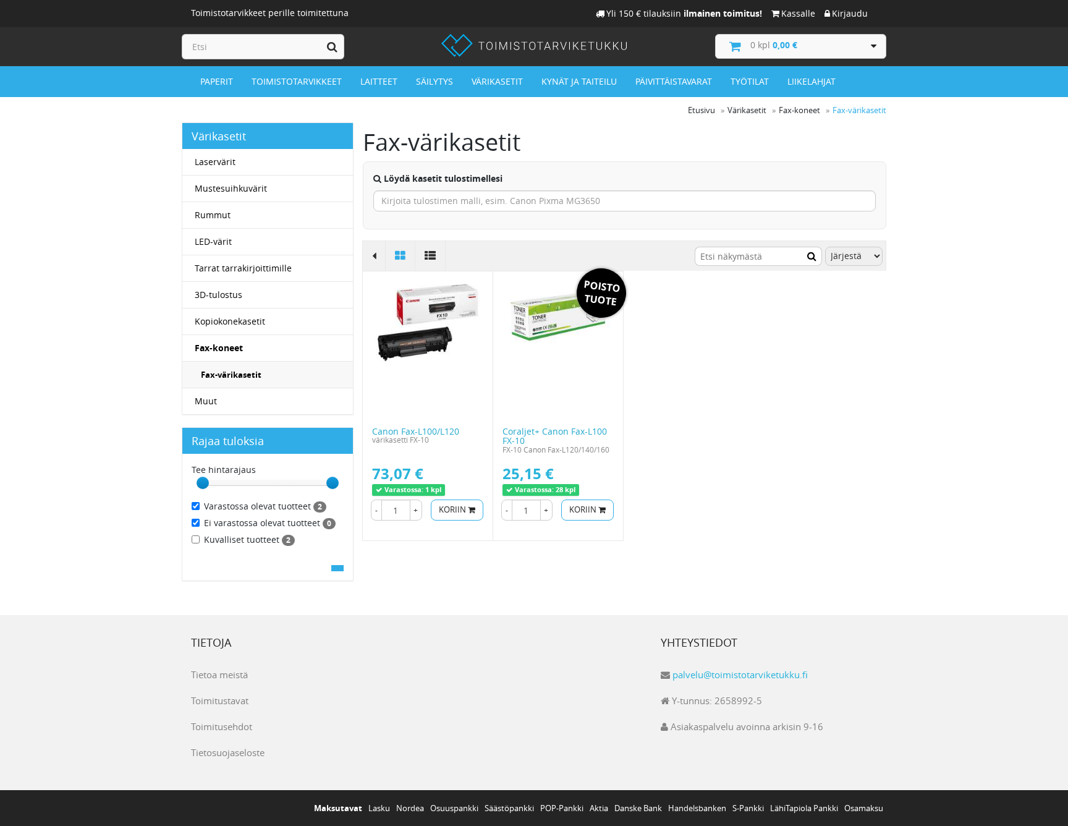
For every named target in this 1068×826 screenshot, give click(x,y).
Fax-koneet (219, 348)
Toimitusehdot (221, 726)
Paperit (216, 81)
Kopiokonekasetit (230, 321)
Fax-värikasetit (231, 374)
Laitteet (378, 81)
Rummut (213, 215)
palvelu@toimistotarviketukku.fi (740, 674)
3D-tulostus (218, 294)
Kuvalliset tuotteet (247, 539)
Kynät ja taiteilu (579, 81)
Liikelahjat (811, 81)
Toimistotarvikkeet (297, 81)
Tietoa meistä (219, 674)
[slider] (203, 483)
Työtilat (750, 81)
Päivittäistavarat (673, 81)
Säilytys (434, 81)
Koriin (453, 510)
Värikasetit (497, 81)
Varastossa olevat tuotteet (263, 506)
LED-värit (213, 241)
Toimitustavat (219, 700)
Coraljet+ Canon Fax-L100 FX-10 (554, 435)
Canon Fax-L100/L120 (415, 431)
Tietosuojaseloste (228, 752)
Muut (206, 401)
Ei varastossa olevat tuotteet (267, 523)
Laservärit (215, 162)
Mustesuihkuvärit (231, 188)
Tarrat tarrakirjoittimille (243, 268)
